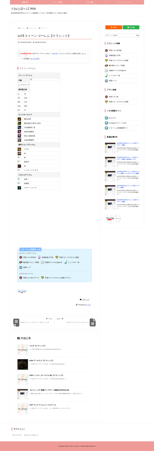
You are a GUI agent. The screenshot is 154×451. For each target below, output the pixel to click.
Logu (89, 305)
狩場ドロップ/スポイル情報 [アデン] (58, 278)
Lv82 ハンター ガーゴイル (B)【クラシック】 (46, 375)
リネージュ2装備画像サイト (119, 128)
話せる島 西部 (34, 59)
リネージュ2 (32, 28)
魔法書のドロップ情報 (31, 262)
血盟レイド (27, 267)
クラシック (44, 28)
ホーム (22, 28)
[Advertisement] (54, 217)
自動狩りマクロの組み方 (53, 262)
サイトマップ (17, 435)
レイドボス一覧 (73, 262)
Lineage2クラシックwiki (117, 123)
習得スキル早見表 (29, 257)
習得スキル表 (113, 97)
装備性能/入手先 (47, 257)
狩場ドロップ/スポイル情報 (69, 257)
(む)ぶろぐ (112, 118)
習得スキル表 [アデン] (31, 278)
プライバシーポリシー (31, 435)
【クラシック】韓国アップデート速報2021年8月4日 (49, 390)
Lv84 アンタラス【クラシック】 (41, 360)
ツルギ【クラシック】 (37, 346)
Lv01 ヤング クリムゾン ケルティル (42, 405)
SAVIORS (55, 53)
